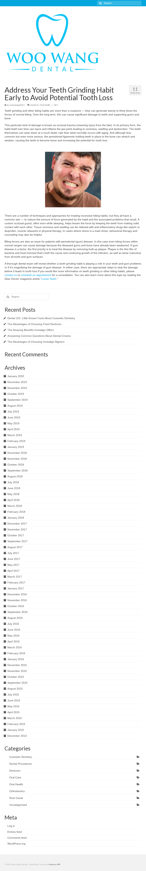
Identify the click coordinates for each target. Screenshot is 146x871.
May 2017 (13, 564)
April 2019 (13, 429)
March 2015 (14, 718)
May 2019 (13, 423)
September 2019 (17, 399)
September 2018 (17, 470)
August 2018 (15, 476)
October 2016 (15, 606)
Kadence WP (54, 864)
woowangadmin (17, 105)
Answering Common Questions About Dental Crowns (39, 335)
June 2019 (13, 417)
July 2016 (13, 623)
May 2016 (13, 635)
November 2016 (17, 600)
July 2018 (13, 482)
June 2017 (13, 558)
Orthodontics (17, 791)
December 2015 (17, 665)
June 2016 (13, 629)
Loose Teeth (48, 278)
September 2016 (17, 612)
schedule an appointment (36, 275)
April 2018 (13, 499)
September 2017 (17, 541)
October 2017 (15, 535)
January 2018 (15, 517)
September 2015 (17, 682)
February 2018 (16, 511)
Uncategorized (18, 804)
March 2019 (14, 435)
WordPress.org (16, 843)
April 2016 (13, 641)
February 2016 (16, 653)
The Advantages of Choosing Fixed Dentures (34, 324)
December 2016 (17, 594)
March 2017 (14, 576)
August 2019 (15, 405)
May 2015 (13, 706)
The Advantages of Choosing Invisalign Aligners (35, 341)
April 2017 (13, 570)
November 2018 (17, 458)
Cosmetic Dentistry (20, 756)
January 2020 (15, 376)
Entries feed (14, 831)
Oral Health (45, 105)
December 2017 (17, 523)
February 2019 (16, 441)
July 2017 (13, 553)
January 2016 (15, 659)
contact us (11, 275)
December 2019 (17, 382)
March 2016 (14, 647)
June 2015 (13, 700)
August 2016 (15, 617)
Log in (11, 825)
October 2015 (15, 676)
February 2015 (16, 724)
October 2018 (15, 464)
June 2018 (13, 488)
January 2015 (15, 729)
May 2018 (13, 494)
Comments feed (17, 837)
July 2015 (13, 694)
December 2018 (17, 452)
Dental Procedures (20, 763)
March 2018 (14, 505)
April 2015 (13, 712)
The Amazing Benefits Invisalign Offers (30, 329)
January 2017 (15, 588)
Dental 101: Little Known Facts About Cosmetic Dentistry (41, 318)
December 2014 (17, 735)
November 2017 (17, 529)
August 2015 (15, 688)
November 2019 (17, 387)
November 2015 (17, 670)
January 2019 (15, 446)
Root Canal (16, 797)
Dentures (14, 770)
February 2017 (16, 582)
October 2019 (15, 393)
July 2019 (13, 411)
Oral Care (15, 777)
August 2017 (15, 547)
